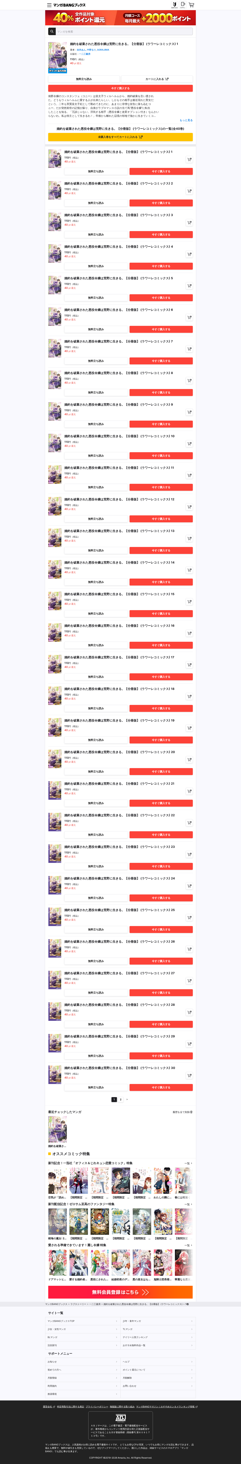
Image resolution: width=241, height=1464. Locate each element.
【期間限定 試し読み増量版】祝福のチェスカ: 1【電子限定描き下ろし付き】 (99, 1238)
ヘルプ (126, 1361)
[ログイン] (183, 5)
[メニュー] (49, 5)
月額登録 (52, 1377)
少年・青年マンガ (132, 1321)
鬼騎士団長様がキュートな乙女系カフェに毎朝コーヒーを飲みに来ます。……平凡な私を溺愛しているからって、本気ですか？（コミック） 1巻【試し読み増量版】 (163, 1279)
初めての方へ (54, 1369)
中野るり (91, 49)
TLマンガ (127, 1329)
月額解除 (127, 1377)
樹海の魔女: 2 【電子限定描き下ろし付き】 (57, 1238)
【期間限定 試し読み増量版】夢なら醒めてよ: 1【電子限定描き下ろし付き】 (78, 1197)
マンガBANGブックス (56, 1304)
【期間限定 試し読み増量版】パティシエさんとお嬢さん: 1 (99, 1197)
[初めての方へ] (174, 5)
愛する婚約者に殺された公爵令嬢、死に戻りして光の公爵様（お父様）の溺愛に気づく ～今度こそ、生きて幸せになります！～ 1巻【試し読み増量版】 (78, 1279)
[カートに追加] (189, 159)
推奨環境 (52, 1394)
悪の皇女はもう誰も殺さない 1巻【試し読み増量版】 (142, 1279)
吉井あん (81, 49)
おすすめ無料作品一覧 (134, 1345)
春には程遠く (183, 1197)
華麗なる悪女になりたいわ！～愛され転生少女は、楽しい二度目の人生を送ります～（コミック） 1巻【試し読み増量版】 (184, 1279)
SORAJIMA (103, 49)
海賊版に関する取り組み (122, 1406)
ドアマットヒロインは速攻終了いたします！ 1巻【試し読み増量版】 (57, 1279)
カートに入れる (155, 78)
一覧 (187, 1163)
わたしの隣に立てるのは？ (163, 1197)
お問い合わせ (129, 1385)
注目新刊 (52, 1345)
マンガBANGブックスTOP (61, 1321)
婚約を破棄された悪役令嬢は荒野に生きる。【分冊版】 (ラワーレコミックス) (57, 1146)
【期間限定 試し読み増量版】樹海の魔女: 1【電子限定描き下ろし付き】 (78, 1238)
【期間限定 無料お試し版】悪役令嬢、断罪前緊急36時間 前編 (184, 1238)
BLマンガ (52, 1337)
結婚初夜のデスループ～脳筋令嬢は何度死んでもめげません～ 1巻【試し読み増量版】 (120, 1279)
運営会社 (48, 1406)
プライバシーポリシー (97, 1406)
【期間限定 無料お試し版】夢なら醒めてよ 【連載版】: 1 (120, 1197)
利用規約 (52, 1385)
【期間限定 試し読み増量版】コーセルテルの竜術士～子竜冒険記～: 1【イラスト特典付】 (120, 1238)
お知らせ (52, 1361)
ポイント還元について (134, 1369)
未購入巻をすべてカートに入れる (118, 136)
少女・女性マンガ (57, 1329)
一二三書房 (84, 53)
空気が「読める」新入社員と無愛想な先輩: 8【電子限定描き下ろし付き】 (57, 1197)
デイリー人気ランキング (135, 1337)
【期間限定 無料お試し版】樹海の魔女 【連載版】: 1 (142, 1238)
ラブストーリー (78, 1304)
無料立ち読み (84, 78)
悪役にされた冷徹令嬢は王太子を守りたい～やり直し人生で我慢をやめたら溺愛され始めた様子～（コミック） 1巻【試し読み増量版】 (99, 1279)
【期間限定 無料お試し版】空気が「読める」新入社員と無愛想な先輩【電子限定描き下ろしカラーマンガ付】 (142, 1197)
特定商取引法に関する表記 (70, 1406)
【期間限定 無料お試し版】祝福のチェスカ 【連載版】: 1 (163, 1238)
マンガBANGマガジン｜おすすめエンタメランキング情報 (165, 1406)
